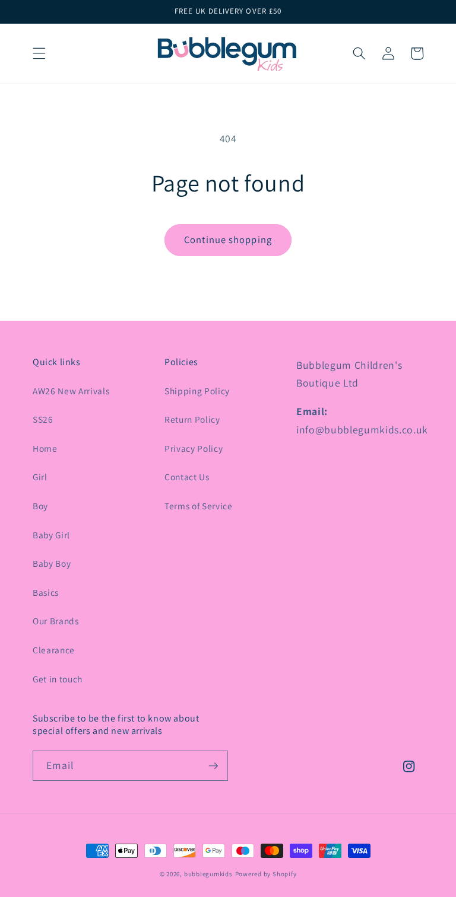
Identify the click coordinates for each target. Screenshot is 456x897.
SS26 (43, 419)
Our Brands (56, 621)
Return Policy (192, 419)
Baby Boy (52, 563)
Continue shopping (228, 239)
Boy (40, 506)
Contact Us (187, 477)
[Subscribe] (213, 766)
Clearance (54, 650)
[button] (39, 53)
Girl (40, 477)
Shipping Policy (197, 391)
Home (45, 448)
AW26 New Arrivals (71, 391)
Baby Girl (51, 535)
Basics (46, 592)
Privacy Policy (193, 448)
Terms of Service (198, 506)
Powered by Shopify (266, 874)
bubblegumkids (208, 874)
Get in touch (58, 679)
